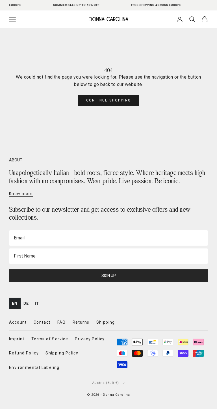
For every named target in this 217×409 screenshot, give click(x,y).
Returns (81, 322)
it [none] (37, 303)
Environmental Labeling (34, 367)
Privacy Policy (90, 339)
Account (18, 322)
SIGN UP (108, 275)
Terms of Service (49, 339)
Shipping (105, 322)
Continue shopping (108, 100)
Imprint (17, 339)
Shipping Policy (61, 353)
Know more (21, 193)
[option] (26, 303)
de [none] (26, 303)
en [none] (15, 303)
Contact (42, 322)
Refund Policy (24, 353)
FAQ (61, 322)
